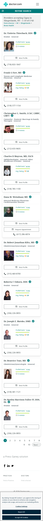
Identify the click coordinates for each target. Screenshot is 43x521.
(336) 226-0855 (14, 313)
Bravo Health (9, 25)
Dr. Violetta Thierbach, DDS (18, 33)
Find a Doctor (9, 23)
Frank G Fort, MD (13, 72)
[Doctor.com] (12, 4)
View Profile (23, 58)
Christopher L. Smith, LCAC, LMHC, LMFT (22, 114)
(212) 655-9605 (14, 148)
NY (17, 23)
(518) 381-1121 (14, 392)
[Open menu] (37, 4)
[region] (21, 506)
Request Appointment (23, 229)
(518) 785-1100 (14, 188)
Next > (36, 444)
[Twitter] (12, 465)
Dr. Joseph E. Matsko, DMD (17, 321)
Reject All (21, 512)
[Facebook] (4, 465)
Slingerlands (25, 23)
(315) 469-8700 (14, 273)
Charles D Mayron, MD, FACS (18, 156)
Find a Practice (8, 480)
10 (29, 444)
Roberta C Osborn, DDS (16, 282)
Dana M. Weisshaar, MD (16, 197)
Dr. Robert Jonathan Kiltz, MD (19, 242)
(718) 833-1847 (14, 64)
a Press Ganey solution (15, 456)
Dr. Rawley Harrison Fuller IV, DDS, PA (22, 400)
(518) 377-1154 (14, 105)
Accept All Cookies (21, 517)
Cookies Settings (21, 506)
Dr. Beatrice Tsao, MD (15, 360)
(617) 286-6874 (23, 234)
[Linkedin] (8, 465)
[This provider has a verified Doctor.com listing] (35, 33)
